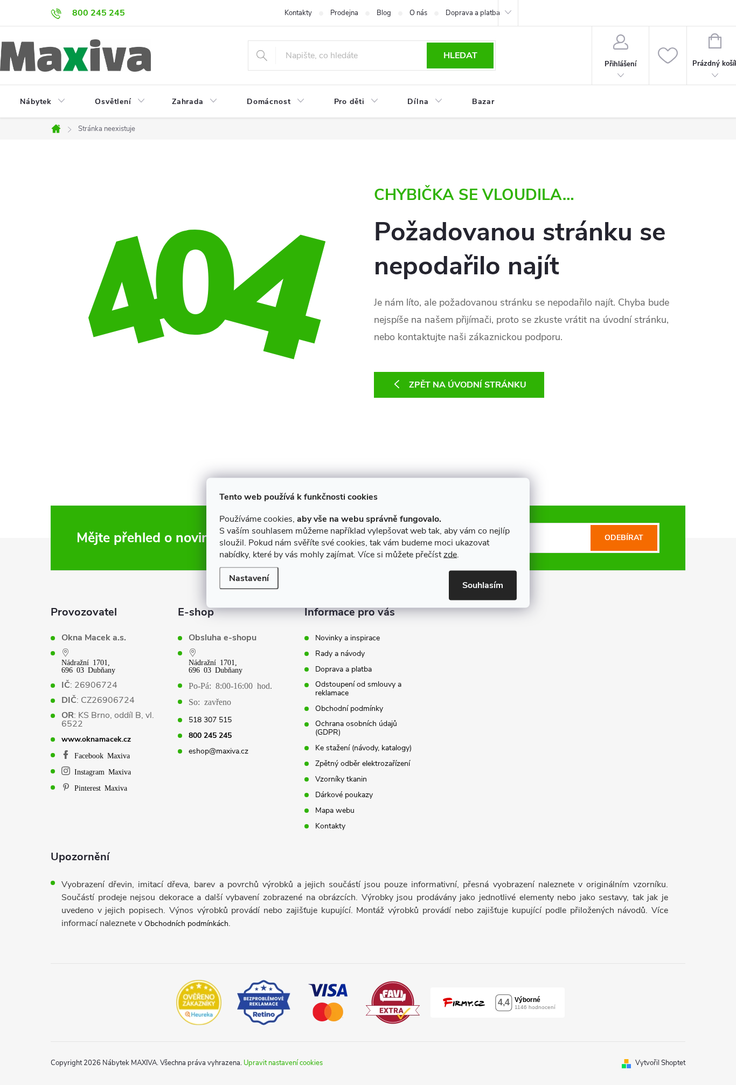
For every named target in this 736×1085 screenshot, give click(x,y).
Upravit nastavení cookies (283, 1063)
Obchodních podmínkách (186, 923)
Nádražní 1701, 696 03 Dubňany (88, 665)
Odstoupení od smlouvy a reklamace (358, 688)
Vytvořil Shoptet (660, 1063)
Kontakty (298, 13)
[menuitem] (36, 102)
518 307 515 (210, 720)
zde (450, 554)
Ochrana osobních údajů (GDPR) (356, 728)
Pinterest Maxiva (100, 787)
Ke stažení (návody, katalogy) (363, 748)
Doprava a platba (473, 13)
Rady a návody (340, 653)
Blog (384, 13)
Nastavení (249, 578)
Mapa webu (335, 810)
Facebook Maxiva (102, 755)
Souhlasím (482, 585)
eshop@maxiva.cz (218, 751)
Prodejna (344, 13)
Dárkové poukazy (344, 795)
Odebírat (624, 538)
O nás (418, 13)
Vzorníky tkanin (341, 779)
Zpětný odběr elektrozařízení (362, 763)
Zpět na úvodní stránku (467, 385)
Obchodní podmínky (349, 708)
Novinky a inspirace (347, 638)
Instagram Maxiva (102, 771)
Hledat (460, 55)
